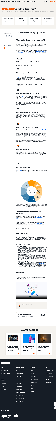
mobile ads (23, 96)
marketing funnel (42, 263)
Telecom (32, 385)
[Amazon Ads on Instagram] (5, 410)
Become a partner (48, 382)
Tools (28, 1)
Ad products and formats (4, 378)
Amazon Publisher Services (20, 398)
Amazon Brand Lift (18, 383)
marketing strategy (38, 223)
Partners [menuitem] (47, 379)
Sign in (47, 1)
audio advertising (34, 240)
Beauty (32, 370)
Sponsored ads (3, 380)
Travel (32, 388)
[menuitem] (5, 385)
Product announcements (49, 370)
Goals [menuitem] (2, 367)
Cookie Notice (26, 408)
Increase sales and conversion (5, 373)
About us (2, 408)
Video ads (2, 386)
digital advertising (27, 52)
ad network (19, 170)
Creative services (18, 376)
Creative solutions (19, 373)
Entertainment (33, 373)
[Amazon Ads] (3, 1)
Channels (32, 391)
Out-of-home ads (3, 389)
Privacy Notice (14, 408)
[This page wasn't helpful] (41, 315)
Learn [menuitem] (47, 367)
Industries (33, 367)
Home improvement (34, 382)
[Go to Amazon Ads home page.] (9, 416)
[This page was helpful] (44, 315)
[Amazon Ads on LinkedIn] (1, 410)
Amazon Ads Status (32, 408)
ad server (19, 151)
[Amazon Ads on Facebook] (8, 410)
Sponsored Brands (3, 383)
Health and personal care (34, 379)
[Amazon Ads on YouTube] (7, 410)
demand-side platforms (20, 47)
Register (52, 1)
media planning (44, 129)
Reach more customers (4, 370)
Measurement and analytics (19, 381)
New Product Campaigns (19, 401)
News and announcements (49, 376)
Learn (35, 1)
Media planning (18, 370)
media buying (20, 130)
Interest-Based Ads (20, 408)
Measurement (23, 1)
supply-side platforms (24, 62)
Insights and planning (20, 367)
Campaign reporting (19, 386)
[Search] (44, 1)
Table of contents (7, 33)
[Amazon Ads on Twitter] (3, 410)
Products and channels (15, 1)
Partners (31, 1)
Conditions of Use (7, 408)
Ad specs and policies (49, 373)
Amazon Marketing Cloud (19, 395)
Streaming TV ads (25, 240)
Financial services (33, 376)
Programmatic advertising (21, 74)
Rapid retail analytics (19, 389)
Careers (38, 408)
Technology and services (20, 392)
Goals (9, 1)
